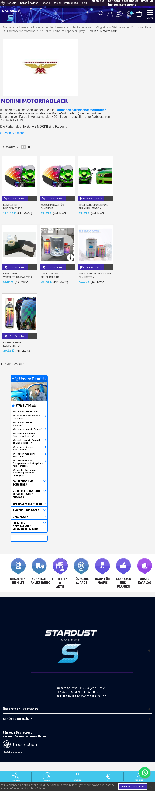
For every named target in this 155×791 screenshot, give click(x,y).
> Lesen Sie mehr (12, 133)
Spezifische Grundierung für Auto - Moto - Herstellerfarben (93, 208)
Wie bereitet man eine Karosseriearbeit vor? (24, 434)
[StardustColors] (11, 15)
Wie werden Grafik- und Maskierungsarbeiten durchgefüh (24, 473)
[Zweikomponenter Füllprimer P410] (57, 244)
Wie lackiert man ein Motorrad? (23, 423)
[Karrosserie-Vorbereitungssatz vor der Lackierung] (19, 244)
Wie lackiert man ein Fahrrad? (28, 429)
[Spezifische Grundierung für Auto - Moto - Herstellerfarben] (95, 176)
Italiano (34, 2)
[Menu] (150, 12)
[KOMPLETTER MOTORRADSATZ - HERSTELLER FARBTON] (19, 176)
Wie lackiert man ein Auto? (26, 411)
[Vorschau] (32, 198)
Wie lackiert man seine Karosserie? (24, 455)
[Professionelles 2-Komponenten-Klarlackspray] (19, 313)
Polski (83, 2)
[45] (139, 13)
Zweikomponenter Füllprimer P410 (52, 275)
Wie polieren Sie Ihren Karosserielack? (23, 448)
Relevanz (8, 147)
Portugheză (71, 2)
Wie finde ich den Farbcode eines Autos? (26, 417)
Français (11, 2)
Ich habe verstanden (133, 786)
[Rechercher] (100, 13)
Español (45, 2)
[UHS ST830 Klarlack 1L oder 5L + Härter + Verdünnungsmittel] (95, 244)
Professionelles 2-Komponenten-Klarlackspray (14, 346)
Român (57, 2)
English (23, 2)
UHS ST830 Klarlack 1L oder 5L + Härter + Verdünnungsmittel (95, 277)
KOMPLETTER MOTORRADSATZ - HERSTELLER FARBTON (15, 208)
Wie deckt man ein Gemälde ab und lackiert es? (27, 441)
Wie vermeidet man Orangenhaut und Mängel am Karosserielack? (28, 463)
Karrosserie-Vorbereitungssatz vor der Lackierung (17, 277)
